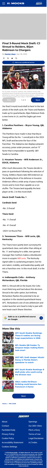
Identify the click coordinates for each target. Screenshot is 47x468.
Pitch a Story (34, 430)
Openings (33, 421)
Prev (9, 100)
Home (4, 403)
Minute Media (13, 452)
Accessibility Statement (12, 442)
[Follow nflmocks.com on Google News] (41, 318)
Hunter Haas (10, 54)
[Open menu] (3, 3)
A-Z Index (33, 442)
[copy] (16, 58)
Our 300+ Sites (35, 426)
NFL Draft (12, 403)
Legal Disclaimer (36, 438)
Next (38, 100)
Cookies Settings (9, 446)
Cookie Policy (8, 438)
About (4, 421)
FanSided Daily (8, 430)
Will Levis (21, 258)
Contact (5, 426)
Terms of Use (35, 434)
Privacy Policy (8, 434)
